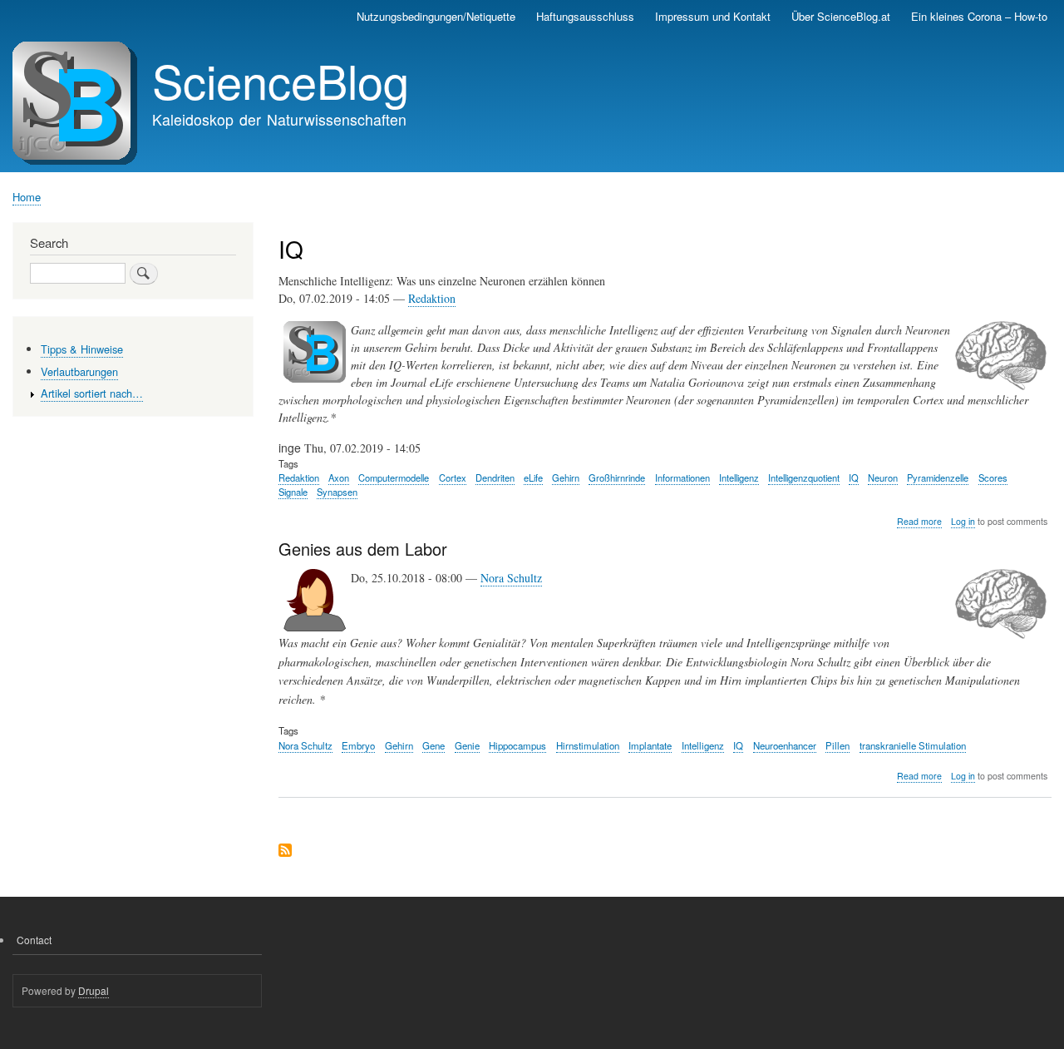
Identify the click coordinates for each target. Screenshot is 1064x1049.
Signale (293, 491)
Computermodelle (393, 477)
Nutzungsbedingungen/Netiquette (436, 16)
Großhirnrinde (617, 477)
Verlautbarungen (79, 371)
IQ (854, 477)
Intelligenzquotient (804, 477)
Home (26, 197)
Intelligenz (739, 477)
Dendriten (495, 477)
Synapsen (337, 491)
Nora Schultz (511, 578)
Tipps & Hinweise (82, 349)
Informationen (682, 477)
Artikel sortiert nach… (92, 393)
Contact (34, 940)
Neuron (883, 477)
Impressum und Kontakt (713, 16)
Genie (467, 745)
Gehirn (565, 477)
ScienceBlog (280, 80)
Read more (919, 521)
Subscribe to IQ (285, 851)
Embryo (358, 745)
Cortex (452, 477)
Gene (433, 745)
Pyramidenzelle (937, 477)
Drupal (93, 990)
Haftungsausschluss (585, 16)
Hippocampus (517, 745)
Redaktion (432, 298)
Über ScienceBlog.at (840, 16)
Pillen (837, 745)
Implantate (650, 745)
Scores (992, 477)
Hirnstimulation (587, 745)
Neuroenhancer (784, 745)
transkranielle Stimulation (913, 745)
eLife (533, 477)
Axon (338, 477)
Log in (963, 521)
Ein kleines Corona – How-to (979, 16)
